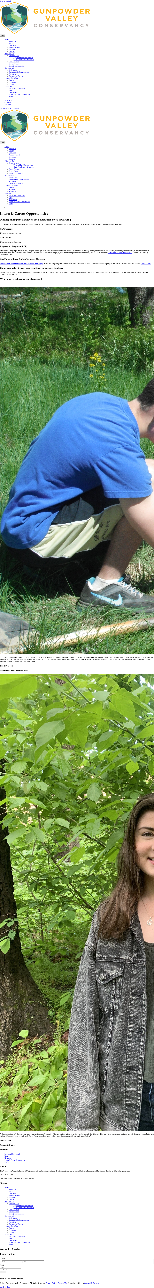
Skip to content (5, 1)
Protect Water (14, 64)
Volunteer (12, 74)
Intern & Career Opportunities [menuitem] (19, 1242)
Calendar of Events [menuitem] (16, 1224)
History (11, 43)
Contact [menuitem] (12, 1200)
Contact (12, 52)
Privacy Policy (51, 1283)
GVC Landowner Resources (24, 60)
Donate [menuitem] (11, 1228)
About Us (12, 41)
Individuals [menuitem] (13, 1218)
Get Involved (9, 68)
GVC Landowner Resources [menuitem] (24, 1208)
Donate (11, 80)
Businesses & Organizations (19, 72)
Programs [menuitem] (12, 1197)
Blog (11, 90)
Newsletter (13, 92)
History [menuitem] (11, 1191)
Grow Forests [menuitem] (14, 1210)
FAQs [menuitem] (11, 1244)
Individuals (13, 70)
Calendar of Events (16, 76)
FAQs (11, 96)
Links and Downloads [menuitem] (17, 1236)
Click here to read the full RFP (120, 253)
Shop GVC (13, 84)
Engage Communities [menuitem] (16, 1214)
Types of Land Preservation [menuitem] (23, 1206)
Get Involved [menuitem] (9, 1216)
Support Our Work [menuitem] (11, 1226)
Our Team (12, 45)
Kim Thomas (146, 264)
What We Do (9, 54)
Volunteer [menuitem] (12, 1222)
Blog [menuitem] (11, 1238)
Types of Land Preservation (23, 58)
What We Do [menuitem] (9, 1202)
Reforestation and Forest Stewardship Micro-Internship (21, 264)
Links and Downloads (17, 88)
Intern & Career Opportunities (19, 94)
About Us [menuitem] (12, 1189)
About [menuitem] (7, 1187)
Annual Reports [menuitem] (14, 1195)
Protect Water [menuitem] (14, 1212)
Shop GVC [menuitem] (13, 1232)
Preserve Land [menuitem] (14, 1204)
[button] (5, 1287)
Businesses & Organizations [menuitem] (19, 1220)
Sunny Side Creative (91, 1283)
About (7, 39)
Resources (8, 86)
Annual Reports (14, 47)
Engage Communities (16, 66)
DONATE (8, 100)
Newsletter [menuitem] (13, 1240)
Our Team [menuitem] (12, 1193)
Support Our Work (11, 78)
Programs (12, 50)
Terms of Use (62, 1283)
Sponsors (12, 82)
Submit (3, 1272)
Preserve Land (14, 56)
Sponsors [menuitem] (12, 1230)
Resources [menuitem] (8, 1234)
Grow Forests (14, 62)
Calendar (8, 102)
